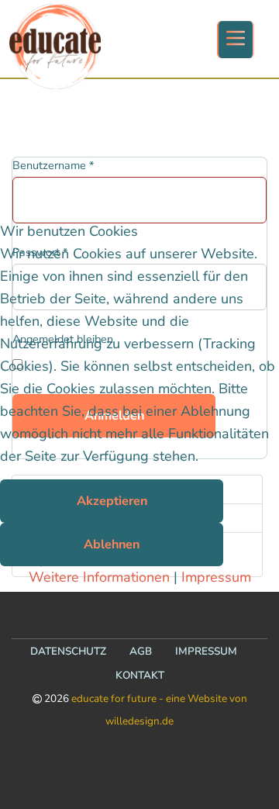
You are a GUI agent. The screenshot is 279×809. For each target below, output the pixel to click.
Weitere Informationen (99, 577)
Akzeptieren (112, 501)
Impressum (216, 577)
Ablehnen (112, 544)
